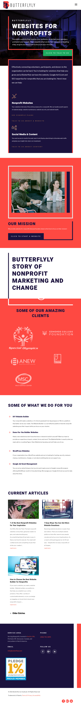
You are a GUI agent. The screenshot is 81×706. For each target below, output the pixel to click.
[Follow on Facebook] (42, 651)
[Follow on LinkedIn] (54, 651)
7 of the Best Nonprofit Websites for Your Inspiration (23, 524)
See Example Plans (23, 115)
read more (13, 548)
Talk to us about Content (27, 146)
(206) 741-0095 (45, 637)
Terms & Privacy (27, 695)
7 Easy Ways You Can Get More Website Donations (56, 524)
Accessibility (36, 695)
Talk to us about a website (28, 121)
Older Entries (18, 613)
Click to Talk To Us (57, 53)
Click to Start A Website (26, 236)
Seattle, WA (31, 636)
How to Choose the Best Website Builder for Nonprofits (23, 580)
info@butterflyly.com (15, 651)
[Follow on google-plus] (48, 651)
